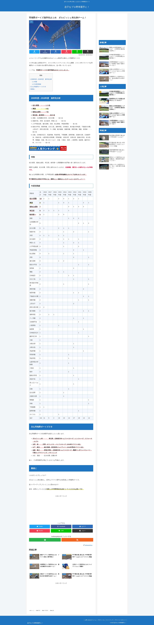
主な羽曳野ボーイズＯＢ (38, 86)
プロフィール (101, 620)
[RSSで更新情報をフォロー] (77, 540)
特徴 (34, 81)
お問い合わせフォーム (90, 620)
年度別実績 (36, 84)
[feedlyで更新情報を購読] (45, 540)
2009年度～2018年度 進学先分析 (41, 79)
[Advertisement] (61, 508)
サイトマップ (109, 620)
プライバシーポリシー (120, 620)
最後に (32, 89)
